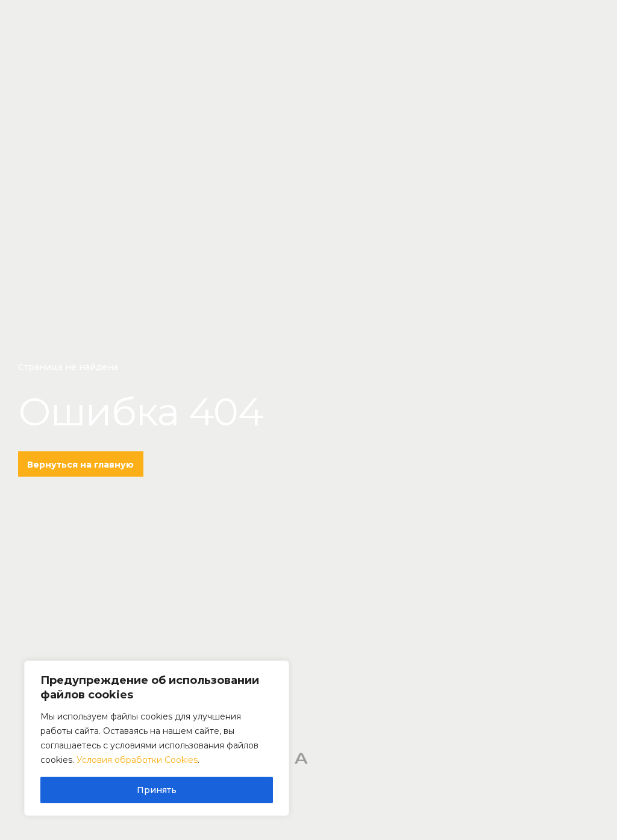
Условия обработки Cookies (137, 759)
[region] (156, 738)
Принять (157, 790)
